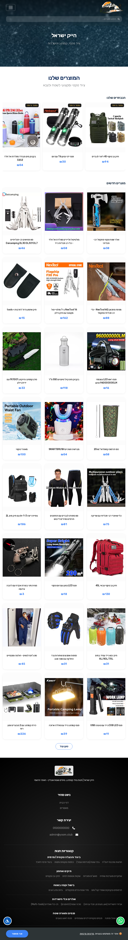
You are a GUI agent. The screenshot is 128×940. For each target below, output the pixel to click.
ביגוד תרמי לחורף (44, 862)
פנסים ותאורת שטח (64, 913)
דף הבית (64, 802)
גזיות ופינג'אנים (56, 890)
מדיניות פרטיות (87, 933)
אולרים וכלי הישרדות (64, 899)
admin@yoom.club (61, 834)
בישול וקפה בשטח (64, 885)
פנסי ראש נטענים (64, 918)
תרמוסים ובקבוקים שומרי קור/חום (107, 890)
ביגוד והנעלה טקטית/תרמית (64, 857)
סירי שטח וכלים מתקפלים (77, 890)
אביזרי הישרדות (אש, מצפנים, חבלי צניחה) (103, 904)
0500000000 (61, 828)
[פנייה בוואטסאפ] (120, 921)
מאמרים (64, 808)
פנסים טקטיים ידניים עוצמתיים (88, 918)
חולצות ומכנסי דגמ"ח (112, 862)
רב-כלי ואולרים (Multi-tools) (44, 904)
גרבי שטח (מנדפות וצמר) (88, 862)
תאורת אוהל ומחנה (113, 918)
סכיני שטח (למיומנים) (71, 904)
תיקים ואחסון (64, 871)
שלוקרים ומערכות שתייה (111, 876)
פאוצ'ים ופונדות (90, 876)
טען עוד (64, 746)
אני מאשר (17, 933)
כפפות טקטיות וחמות (64, 862)
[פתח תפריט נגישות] (7, 921)
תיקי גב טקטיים (53, 876)
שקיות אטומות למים (71, 876)
